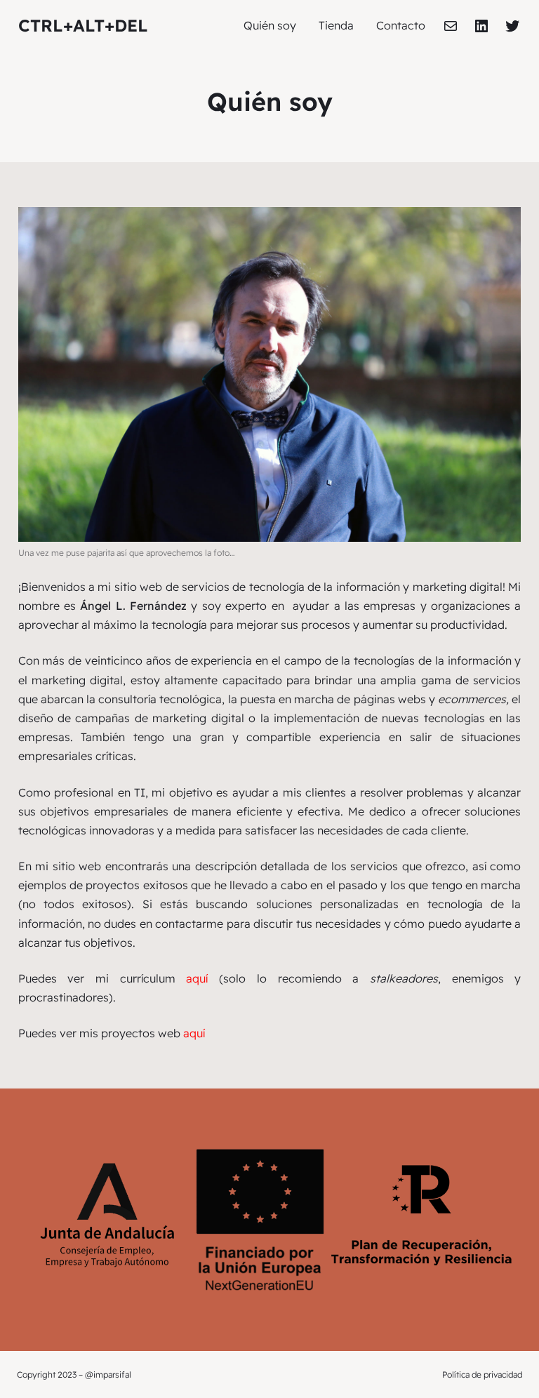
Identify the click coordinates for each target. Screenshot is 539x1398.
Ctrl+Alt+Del (83, 25)
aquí (197, 978)
